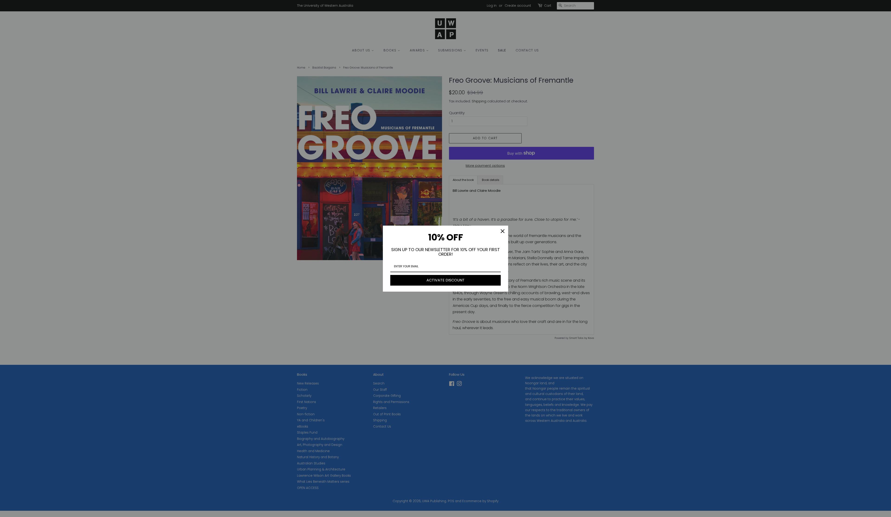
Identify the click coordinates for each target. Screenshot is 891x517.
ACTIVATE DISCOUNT (445, 280)
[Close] (502, 231)
